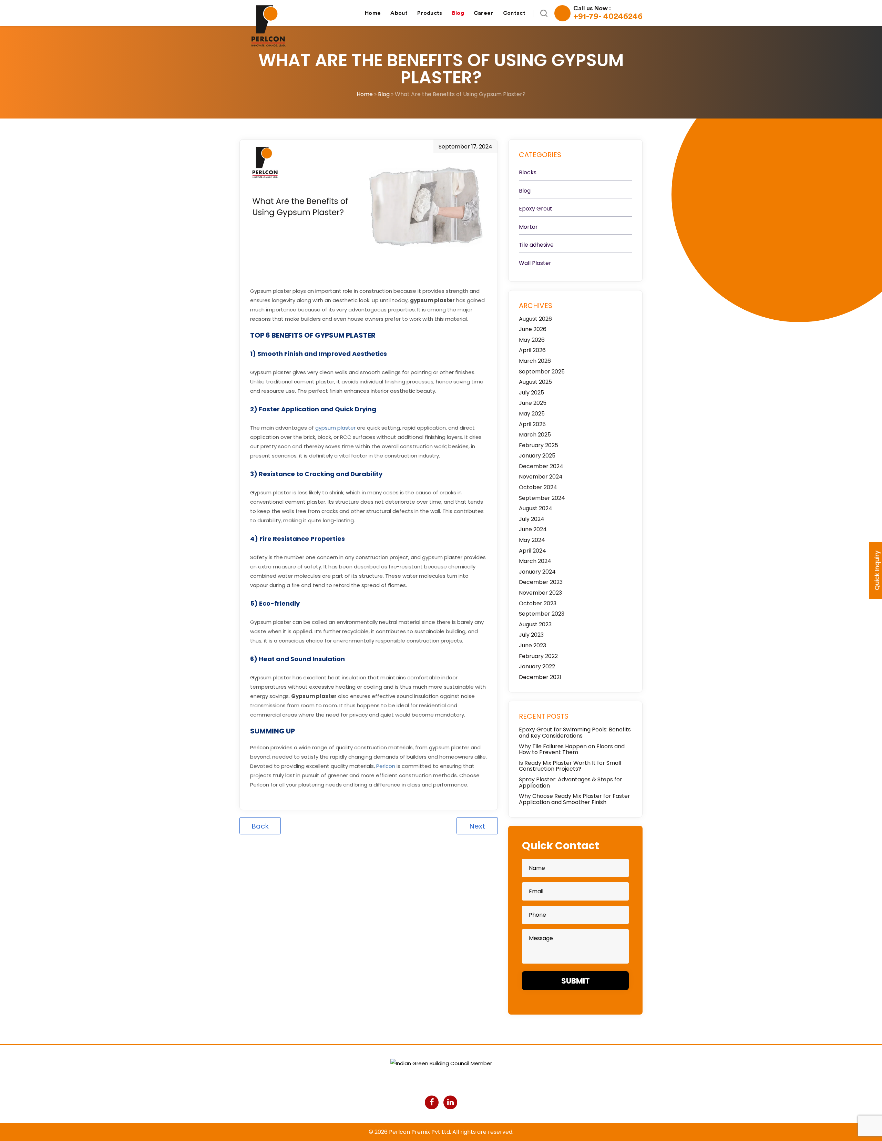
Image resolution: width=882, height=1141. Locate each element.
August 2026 (535, 319)
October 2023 (537, 603)
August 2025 (535, 382)
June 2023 (532, 646)
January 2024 (537, 572)
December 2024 (541, 466)
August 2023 (535, 624)
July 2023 (531, 635)
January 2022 (537, 667)
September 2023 (541, 614)
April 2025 (532, 424)
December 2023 (541, 582)
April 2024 (532, 551)
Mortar (528, 227)
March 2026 (535, 361)
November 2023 (540, 593)
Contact (514, 13)
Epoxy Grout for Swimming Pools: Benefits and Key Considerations (575, 733)
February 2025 (538, 445)
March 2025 (535, 435)
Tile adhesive (536, 245)
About (399, 13)
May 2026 (532, 340)
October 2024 (538, 487)
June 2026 (532, 329)
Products (429, 13)
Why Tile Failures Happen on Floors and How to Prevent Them (572, 749)
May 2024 (532, 540)
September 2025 (542, 372)
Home (373, 13)
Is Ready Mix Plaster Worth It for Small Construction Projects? (570, 766)
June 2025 (532, 403)
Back (260, 826)
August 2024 (535, 508)
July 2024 (531, 519)
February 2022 (538, 656)
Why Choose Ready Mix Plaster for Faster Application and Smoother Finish (574, 799)
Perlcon (385, 766)
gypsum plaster (335, 427)
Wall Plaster (535, 263)
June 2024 (533, 529)
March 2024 (535, 561)
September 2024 (542, 498)
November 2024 (541, 477)
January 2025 (537, 456)
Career (483, 13)
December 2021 (540, 677)
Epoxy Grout (535, 209)
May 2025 (532, 414)
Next (477, 826)
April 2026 (532, 350)
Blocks (527, 172)
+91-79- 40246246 (608, 13)
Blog (458, 13)
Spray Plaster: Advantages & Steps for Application (570, 783)
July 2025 (531, 393)
